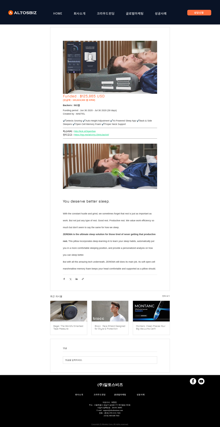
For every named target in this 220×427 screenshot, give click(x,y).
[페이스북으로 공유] (64, 279)
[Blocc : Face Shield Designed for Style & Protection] (110, 311)
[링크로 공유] (83, 279)
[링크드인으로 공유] (76, 279)
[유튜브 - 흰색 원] (201, 381)
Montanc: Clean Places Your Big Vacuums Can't (150, 327)
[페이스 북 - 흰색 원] (193, 381)
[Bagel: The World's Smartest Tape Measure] (68, 311)
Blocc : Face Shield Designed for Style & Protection (110, 327)
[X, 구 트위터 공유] (70, 279)
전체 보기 (166, 296)
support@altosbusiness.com (113, 410)
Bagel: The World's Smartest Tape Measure (68, 327)
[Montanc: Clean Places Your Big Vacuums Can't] (151, 311)
